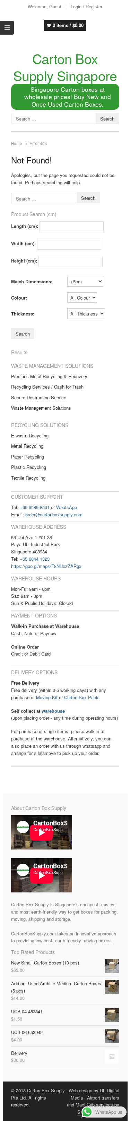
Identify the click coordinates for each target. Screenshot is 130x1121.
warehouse (53, 711)
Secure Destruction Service (38, 397)
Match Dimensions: (31, 281)
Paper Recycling (27, 456)
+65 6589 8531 (35, 507)
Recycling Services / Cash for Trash (47, 386)
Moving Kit (47, 697)
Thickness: (22, 313)
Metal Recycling (27, 446)
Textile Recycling (28, 477)
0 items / (68, 25)
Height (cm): (24, 260)
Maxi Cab (85, 1104)
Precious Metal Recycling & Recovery (49, 376)
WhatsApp (66, 507)
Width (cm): (23, 243)
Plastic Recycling (28, 467)
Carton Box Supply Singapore (65, 66)
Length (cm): (24, 226)
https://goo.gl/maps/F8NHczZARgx (46, 566)
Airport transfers (103, 1097)
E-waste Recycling (30, 435)
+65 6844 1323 (35, 558)
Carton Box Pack (81, 697)
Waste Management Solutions (41, 407)
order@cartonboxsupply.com (54, 514)
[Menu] (7, 28)
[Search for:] (44, 198)
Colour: (19, 297)
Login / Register (86, 6)
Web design (80, 1090)
